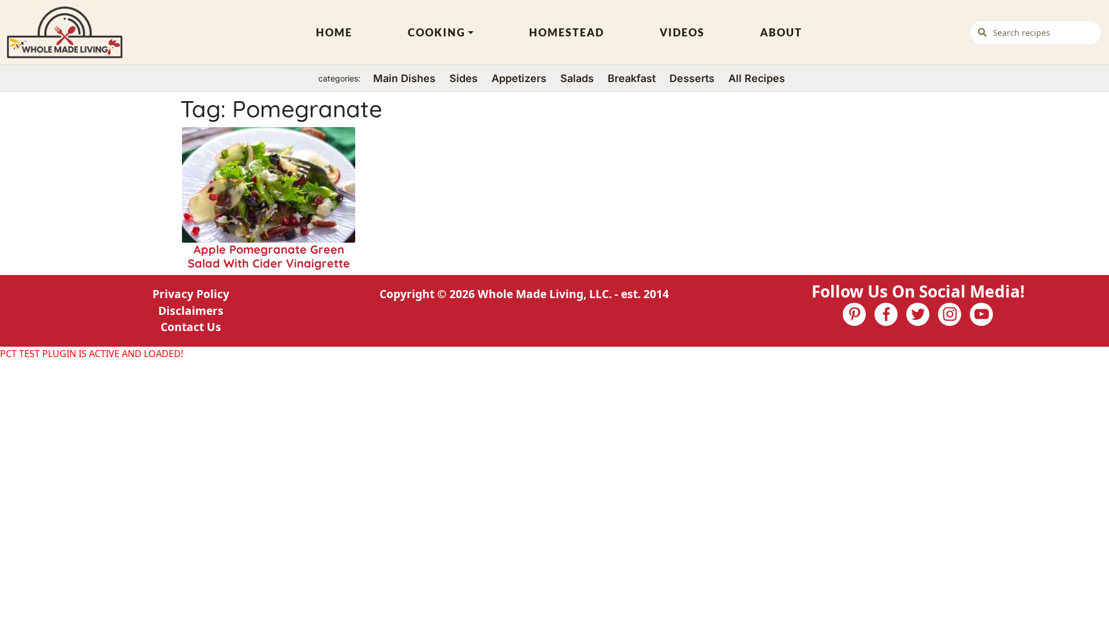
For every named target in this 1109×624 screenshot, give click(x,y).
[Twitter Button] (917, 314)
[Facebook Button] (886, 314)
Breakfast (632, 78)
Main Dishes (404, 78)
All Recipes (756, 78)
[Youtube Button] (981, 314)
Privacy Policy (190, 294)
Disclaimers (191, 310)
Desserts (691, 78)
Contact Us (191, 327)
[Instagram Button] (949, 314)
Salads (577, 78)
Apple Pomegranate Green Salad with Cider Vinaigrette (269, 256)
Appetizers (519, 78)
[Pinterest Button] (854, 314)
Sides (463, 78)
